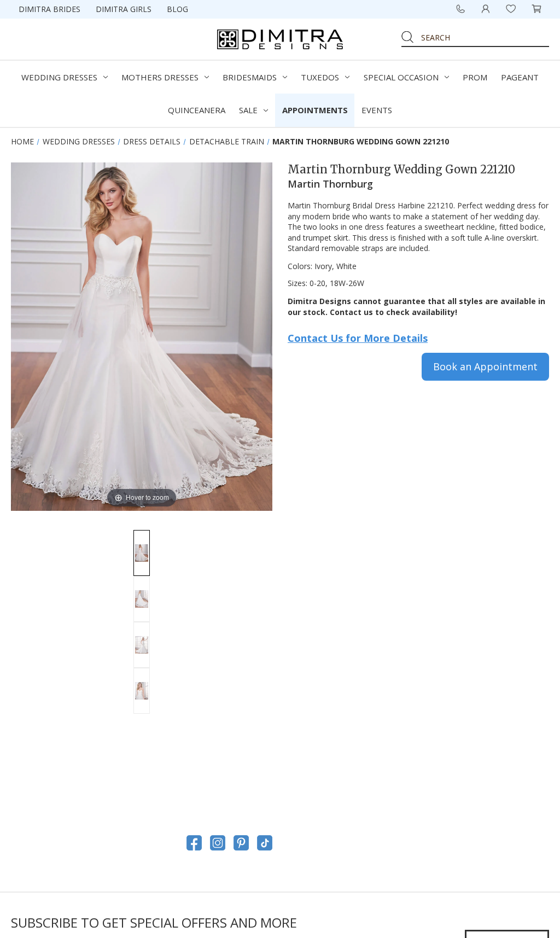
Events (376, 109)
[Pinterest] (241, 842)
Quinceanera (196, 109)
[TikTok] (264, 842)
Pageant (520, 77)
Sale (248, 109)
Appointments (315, 109)
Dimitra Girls (123, 9)
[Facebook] (194, 842)
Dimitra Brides (49, 9)
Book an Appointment (485, 366)
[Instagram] (217, 842)
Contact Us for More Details (358, 338)
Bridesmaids (250, 77)
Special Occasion (401, 77)
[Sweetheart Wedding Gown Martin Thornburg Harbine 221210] (141, 645)
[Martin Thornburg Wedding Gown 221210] (141, 553)
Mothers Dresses (160, 77)
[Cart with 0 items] (536, 9)
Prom (475, 77)
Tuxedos (320, 77)
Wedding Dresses (59, 77)
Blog (177, 9)
